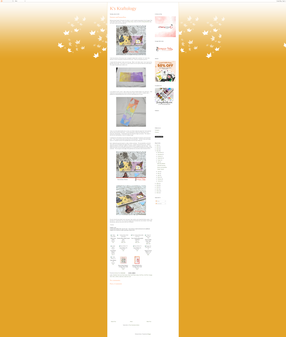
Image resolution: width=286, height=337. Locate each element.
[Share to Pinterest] (134, 273)
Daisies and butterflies (162, 167)
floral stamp (124, 275)
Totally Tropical (160, 169)
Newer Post (113, 321)
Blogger (149, 334)
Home (131, 321)
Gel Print (146, 275)
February (160, 179)
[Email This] (129, 273)
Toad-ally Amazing (161, 165)
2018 (157, 187)
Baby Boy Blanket (161, 163)
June (159, 171)
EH (113, 242)
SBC (122, 242)
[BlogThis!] (130, 273)
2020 (157, 183)
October (159, 156)
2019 (157, 185)
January (159, 181)
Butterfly (115, 275)
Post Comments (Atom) (134, 325)
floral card (119, 275)
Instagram (157, 130)
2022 (157, 149)
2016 (157, 190)
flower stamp (136, 275)
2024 (157, 145)
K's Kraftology (123, 8)
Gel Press (141, 275)
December (160, 152)
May (159, 173)
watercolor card (127, 276)
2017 (157, 189)
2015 (157, 192)
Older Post (149, 321)
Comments (159, 203)
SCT (123, 269)
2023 (157, 147)
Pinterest (157, 132)
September (160, 158)
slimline (117, 276)
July (159, 161)
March (159, 177)
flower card (130, 275)
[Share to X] (132, 273)
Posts (158, 201)
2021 (157, 150)
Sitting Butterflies (145, 21)
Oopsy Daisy (130, 21)
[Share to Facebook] (133, 273)
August (159, 160)
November (160, 154)
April (159, 175)
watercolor (121, 276)
